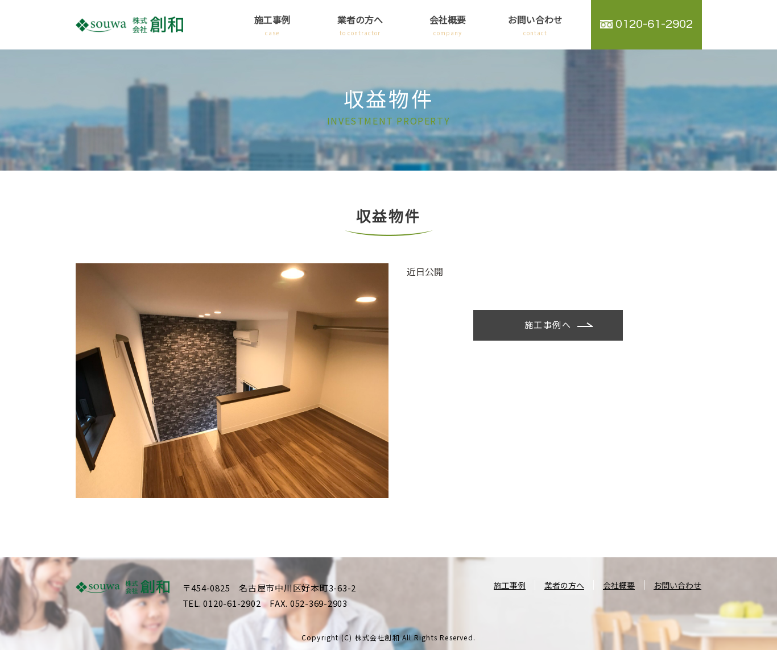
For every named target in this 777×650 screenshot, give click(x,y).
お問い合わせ (535, 25)
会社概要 (447, 25)
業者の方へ (360, 25)
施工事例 (272, 25)
